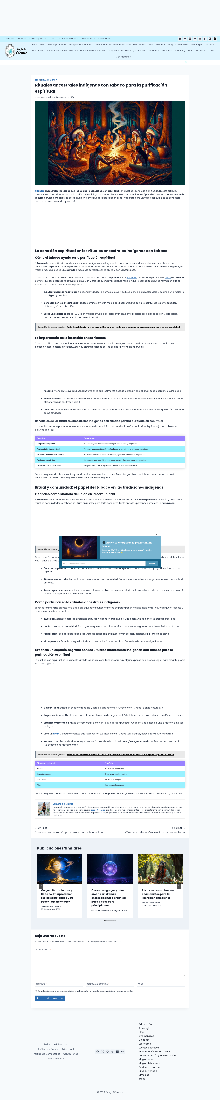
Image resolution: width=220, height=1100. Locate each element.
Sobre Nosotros (157, 44)
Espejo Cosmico (98, 810)
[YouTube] (195, 39)
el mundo (132, 277)
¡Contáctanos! (123, 56)
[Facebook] (180, 39)
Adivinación (181, 44)
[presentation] (59, 869)
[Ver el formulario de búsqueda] (186, 62)
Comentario (43, 949)
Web (140, 984)
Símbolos (201, 50)
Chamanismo (146, 1036)
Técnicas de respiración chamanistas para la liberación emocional (158, 894)
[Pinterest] (200, 39)
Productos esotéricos (160, 50)
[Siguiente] (179, 886)
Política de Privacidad (56, 1044)
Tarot (211, 50)
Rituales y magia (184, 50)
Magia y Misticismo (135, 50)
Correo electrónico (98, 984)
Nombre (41, 984)
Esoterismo (38, 50)
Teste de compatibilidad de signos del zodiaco (30, 38)
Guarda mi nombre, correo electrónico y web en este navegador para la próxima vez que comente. (85, 991)
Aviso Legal (68, 1049)
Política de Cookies (48, 1049)
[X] (102, 1051)
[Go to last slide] (41, 886)
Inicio (34, 44)
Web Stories (104, 38)
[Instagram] (190, 39)
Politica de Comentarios (46, 1053)
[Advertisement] (76, 18)
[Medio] (210, 39)
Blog (170, 44)
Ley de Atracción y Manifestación (87, 50)
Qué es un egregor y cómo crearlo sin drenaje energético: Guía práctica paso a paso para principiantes (108, 897)
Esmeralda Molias (45, 97)
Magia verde (116, 50)
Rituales (39, 190)
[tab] (105, 920)
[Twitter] (185, 39)
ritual (168, 277)
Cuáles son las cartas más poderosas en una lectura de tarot (69, 830)
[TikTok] (205, 39)
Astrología (196, 44)
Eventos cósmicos (57, 50)
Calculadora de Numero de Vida (77, 38)
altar (56, 733)
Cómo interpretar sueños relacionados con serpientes (155, 830)
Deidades (209, 44)
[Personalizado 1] (215, 39)
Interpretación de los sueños (154, 1051)
